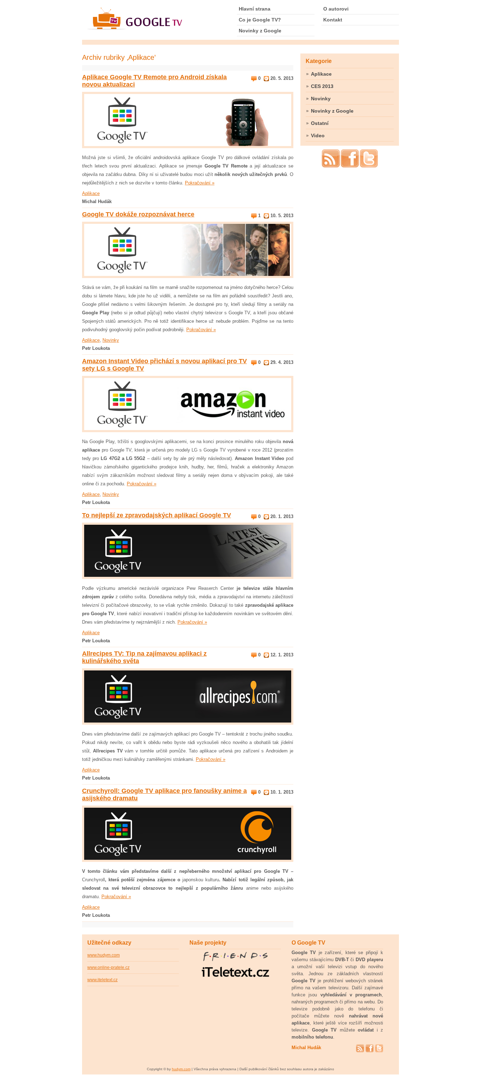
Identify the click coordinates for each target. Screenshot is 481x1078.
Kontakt (332, 20)
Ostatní (320, 123)
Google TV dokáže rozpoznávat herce (138, 214)
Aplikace (91, 193)
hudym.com (181, 1069)
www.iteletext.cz (102, 979)
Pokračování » (199, 182)
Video (318, 135)
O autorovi (336, 9)
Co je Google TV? (260, 20)
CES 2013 (322, 86)
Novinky (110, 340)
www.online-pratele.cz (108, 967)
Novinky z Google (260, 30)
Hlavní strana (254, 9)
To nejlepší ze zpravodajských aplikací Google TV (156, 515)
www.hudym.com (103, 955)
